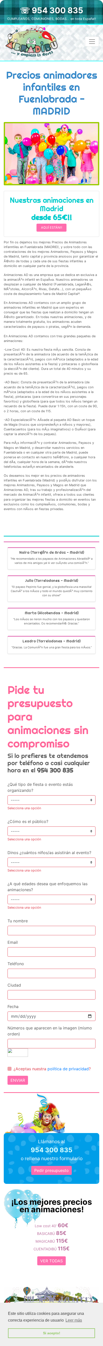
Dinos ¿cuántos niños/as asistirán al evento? (49, 852)
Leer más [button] (74, 1320)
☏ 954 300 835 (51, 10)
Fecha (13, 1006)
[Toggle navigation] (92, 42)
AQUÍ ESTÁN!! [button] (51, 227)
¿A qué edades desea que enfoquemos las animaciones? (48, 886)
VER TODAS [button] (51, 1260)
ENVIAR (17, 1080)
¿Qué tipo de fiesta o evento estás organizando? (40, 787)
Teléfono (16, 963)
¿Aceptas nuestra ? (52, 1068)
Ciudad (14, 985)
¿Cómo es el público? (28, 821)
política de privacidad (68, 1068)
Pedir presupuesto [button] (51, 1170)
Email (13, 942)
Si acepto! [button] (51, 1333)
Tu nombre (18, 920)
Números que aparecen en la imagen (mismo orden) (50, 1030)
